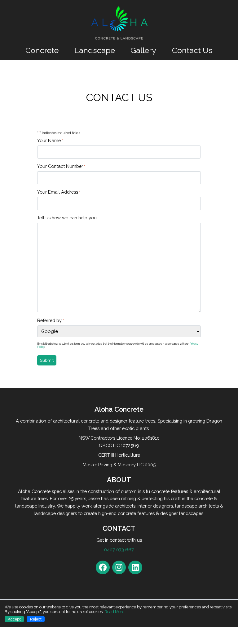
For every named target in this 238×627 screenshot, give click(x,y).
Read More (114, 611)
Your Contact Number (61, 166)
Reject (36, 619)
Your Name (50, 140)
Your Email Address (58, 192)
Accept (14, 619)
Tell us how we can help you (67, 217)
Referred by (50, 320)
